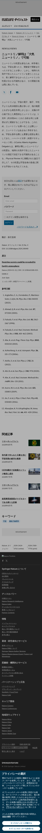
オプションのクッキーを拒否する (21, 829)
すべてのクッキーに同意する (21, 823)
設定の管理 (6, 816)
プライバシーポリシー (15, 807)
